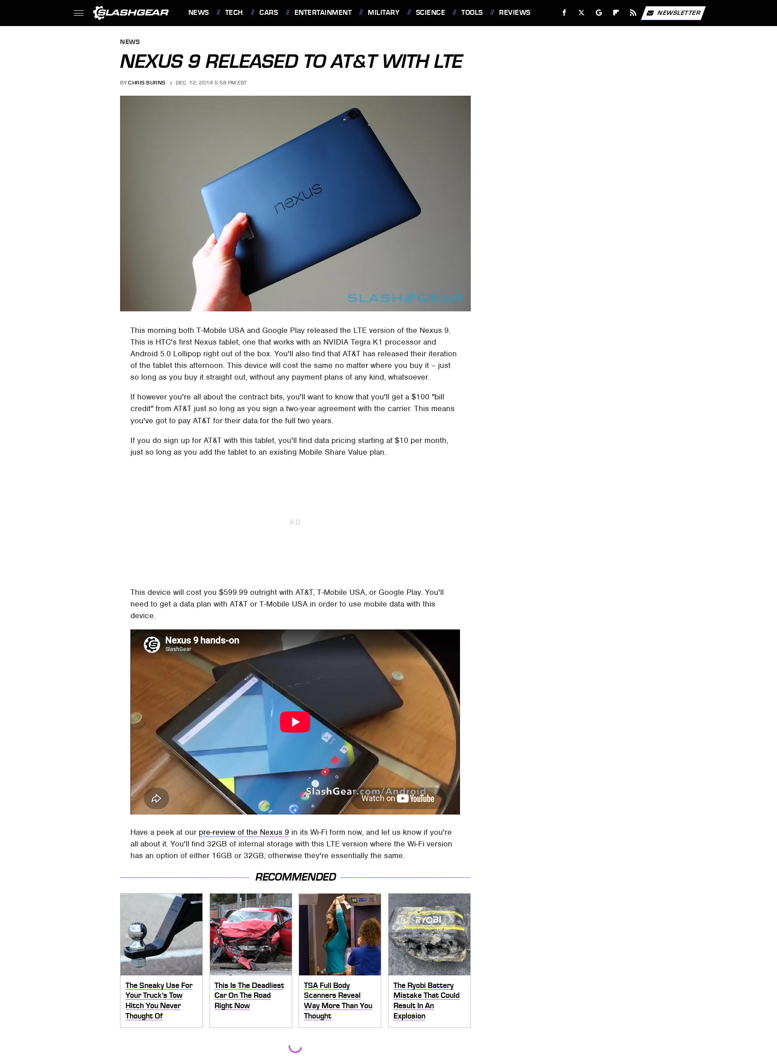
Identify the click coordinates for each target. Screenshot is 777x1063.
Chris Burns (146, 83)
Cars (268, 13)
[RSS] (632, 13)
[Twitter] (581, 13)
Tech (234, 13)
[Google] (599, 13)
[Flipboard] (616, 13)
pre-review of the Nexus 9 (244, 832)
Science (430, 13)
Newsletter (678, 12)
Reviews (514, 13)
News (198, 13)
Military (383, 13)
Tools (471, 13)
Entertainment (323, 13)
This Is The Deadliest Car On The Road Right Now (249, 995)
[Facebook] (564, 13)
